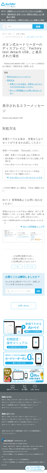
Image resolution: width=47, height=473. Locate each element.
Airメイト (29, 402)
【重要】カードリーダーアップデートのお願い (25, 11)
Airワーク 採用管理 (7, 405)
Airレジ (4, 399)
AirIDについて (28, 407)
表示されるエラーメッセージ (19, 76)
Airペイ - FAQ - (7, 34)
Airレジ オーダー (13, 399)
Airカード (37, 402)
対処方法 (10, 80)
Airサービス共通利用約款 (32, 431)
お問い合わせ (23, 305)
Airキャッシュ (32, 405)
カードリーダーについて (14, 37)
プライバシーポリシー (9, 433)
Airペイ (22, 399)
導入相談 (24, 389)
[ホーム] (8, 5)
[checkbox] (17, 266)
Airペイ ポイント (30, 399)
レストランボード (17, 407)
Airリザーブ (14, 402)
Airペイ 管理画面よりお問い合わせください (26, 91)
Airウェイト (5, 402)
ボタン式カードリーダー (35, 37)
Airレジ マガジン (17, 424)
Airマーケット (6, 407)
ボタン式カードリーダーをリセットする (25, 177)
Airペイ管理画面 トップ (32, 226)
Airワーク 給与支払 (21, 405)
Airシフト (22, 402)
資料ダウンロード (13, 389)
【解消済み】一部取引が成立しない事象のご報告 (25, 20)
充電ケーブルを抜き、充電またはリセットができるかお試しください (26, 85)
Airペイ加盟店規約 (17, 431)
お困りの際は (20, 34)
